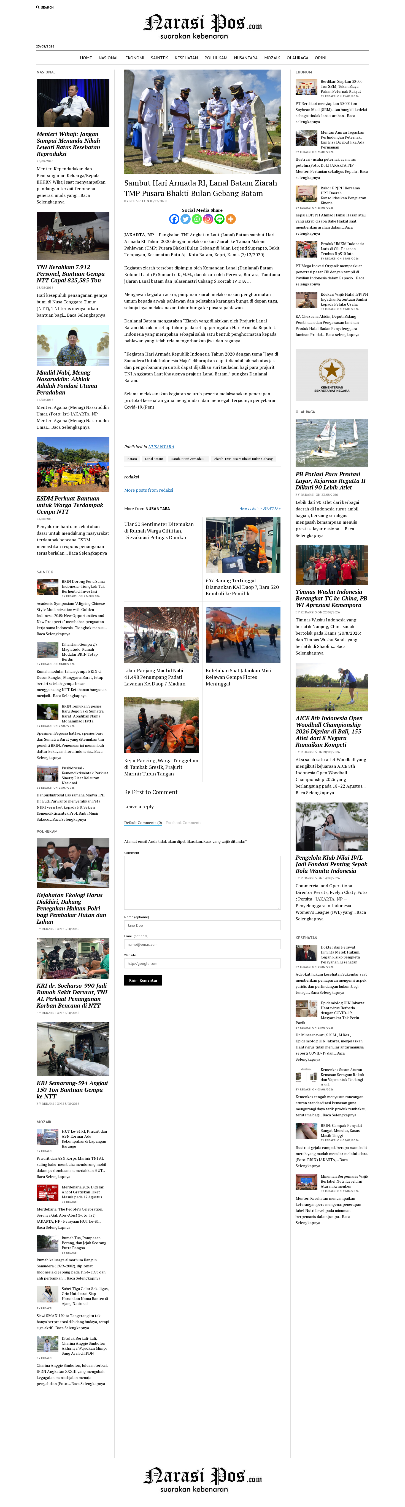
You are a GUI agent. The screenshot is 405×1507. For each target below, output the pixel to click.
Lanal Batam (154, 459)
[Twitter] (185, 219)
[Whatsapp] (197, 219)
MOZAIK (272, 57)
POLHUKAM (215, 57)
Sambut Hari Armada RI (188, 459)
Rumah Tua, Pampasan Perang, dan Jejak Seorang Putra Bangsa (84, 1242)
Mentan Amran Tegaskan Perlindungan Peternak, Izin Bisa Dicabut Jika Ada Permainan (342, 140)
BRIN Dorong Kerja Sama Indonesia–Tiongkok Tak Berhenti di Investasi (83, 586)
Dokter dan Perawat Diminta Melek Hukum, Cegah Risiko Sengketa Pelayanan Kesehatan (340, 955)
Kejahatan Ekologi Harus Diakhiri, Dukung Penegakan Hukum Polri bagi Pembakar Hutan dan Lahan (71, 908)
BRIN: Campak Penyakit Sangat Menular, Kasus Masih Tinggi (341, 1130)
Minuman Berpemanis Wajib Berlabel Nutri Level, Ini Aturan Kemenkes (344, 1181)
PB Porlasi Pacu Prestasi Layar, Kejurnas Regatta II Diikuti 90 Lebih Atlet (331, 481)
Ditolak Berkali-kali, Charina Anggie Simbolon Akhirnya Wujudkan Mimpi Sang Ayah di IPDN (84, 1346)
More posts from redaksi (148, 490)
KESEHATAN (186, 57)
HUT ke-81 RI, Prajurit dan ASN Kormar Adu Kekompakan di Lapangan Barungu (84, 1139)
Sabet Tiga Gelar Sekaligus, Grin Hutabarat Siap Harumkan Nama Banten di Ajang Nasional (85, 1296)
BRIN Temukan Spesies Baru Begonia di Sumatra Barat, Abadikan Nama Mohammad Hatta (83, 714)
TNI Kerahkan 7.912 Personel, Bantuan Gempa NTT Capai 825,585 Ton (71, 274)
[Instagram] (208, 219)
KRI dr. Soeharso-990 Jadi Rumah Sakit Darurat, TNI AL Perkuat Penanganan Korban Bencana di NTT (72, 995)
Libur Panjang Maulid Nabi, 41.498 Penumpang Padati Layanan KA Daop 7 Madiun (154, 677)
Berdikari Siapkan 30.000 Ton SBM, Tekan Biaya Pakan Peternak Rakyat (341, 86)
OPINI (320, 57)
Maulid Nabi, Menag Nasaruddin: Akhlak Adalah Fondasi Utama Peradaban (67, 382)
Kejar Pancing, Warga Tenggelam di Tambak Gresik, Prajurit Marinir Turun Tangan (161, 767)
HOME (86, 57)
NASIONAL (109, 57)
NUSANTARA (246, 57)
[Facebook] (174, 219)
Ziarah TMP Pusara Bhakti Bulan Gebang (243, 459)
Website (130, 955)
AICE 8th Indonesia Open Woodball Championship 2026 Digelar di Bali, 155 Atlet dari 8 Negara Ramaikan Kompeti (329, 731)
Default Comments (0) (143, 822)
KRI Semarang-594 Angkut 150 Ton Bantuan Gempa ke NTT (72, 1090)
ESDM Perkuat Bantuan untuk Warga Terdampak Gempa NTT (70, 505)
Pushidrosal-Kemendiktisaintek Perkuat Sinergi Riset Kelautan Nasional (85, 775)
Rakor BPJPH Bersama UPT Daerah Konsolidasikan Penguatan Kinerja (343, 195)
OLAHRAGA (297, 57)
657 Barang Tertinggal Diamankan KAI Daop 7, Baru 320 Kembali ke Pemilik (242, 587)
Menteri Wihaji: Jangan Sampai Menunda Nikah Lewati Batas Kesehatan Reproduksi (68, 144)
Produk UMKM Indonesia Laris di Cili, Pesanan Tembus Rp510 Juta (342, 248)
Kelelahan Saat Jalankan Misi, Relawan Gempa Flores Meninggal (239, 677)
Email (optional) (136, 936)
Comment (131, 853)
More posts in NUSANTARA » (260, 508)
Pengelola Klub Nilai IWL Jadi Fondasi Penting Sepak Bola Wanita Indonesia (331, 864)
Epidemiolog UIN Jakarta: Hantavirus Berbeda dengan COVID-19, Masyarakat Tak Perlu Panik (330, 1012)
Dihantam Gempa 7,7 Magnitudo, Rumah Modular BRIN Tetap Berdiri (80, 652)
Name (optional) (136, 917)
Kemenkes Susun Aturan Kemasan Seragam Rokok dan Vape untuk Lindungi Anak (342, 1077)
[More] (231, 219)
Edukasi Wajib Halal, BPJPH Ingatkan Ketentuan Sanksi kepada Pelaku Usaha (344, 299)
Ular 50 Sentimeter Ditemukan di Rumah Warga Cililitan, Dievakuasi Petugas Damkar (159, 531)
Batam (132, 459)
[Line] (219, 219)
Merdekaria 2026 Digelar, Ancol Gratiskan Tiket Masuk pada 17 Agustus (83, 1192)
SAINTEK (159, 57)
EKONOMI (134, 57)
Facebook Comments (183, 822)
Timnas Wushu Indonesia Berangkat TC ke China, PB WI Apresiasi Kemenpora (331, 598)
